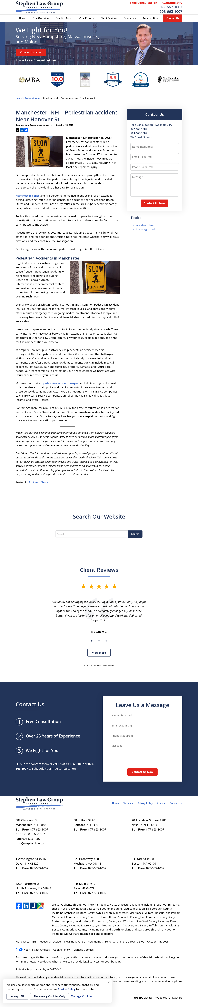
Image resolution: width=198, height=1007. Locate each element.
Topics (135, 217)
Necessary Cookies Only (49, 996)
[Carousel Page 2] (99, 640)
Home (22, 18)
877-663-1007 (171, 6)
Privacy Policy (145, 803)
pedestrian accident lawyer (60, 383)
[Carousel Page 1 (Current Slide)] (91, 640)
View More (99, 652)
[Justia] (33, 906)
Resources (130, 18)
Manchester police (28, 195)
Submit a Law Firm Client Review (99, 665)
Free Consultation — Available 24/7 (156, 3)
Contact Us (172, 18)
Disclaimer (128, 803)
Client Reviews (109, 18)
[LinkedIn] (26, 906)
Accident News (151, 18)
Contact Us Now (30, 52)
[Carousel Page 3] (106, 640)
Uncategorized (145, 229)
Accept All (17, 996)
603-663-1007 (171, 11)
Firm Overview (41, 18)
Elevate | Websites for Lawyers (157, 997)
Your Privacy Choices (37, 949)
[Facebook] (19, 906)
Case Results (86, 18)
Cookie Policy (61, 949)
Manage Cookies (83, 949)
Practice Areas (64, 18)
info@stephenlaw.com (31, 843)
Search (135, 534)
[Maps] (40, 906)
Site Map (161, 803)
